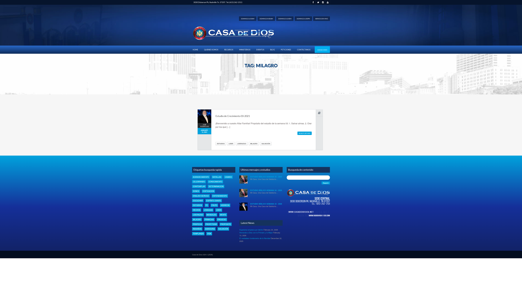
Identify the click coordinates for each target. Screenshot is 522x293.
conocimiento (215, 181)
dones (196, 191)
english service (201, 196)
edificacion (208, 191)
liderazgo (241, 144)
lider (231, 144)
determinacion (216, 186)
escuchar (198, 200)
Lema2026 (208, 210)
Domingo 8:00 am (266, 19)
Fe (207, 205)
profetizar (211, 224)
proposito (225, 224)
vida (209, 233)
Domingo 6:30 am (247, 19)
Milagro (253, 144)
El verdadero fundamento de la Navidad (254, 238)
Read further (304, 133)
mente (223, 214)
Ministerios (244, 50)
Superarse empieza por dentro (251, 229)
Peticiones (286, 50)
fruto (214, 205)
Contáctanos (303, 50)
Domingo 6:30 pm (303, 19)
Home (195, 50)
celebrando (199, 181)
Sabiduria (210, 228)
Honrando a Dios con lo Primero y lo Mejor (256, 232)
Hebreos (225, 205)
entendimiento (219, 196)
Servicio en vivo (321, 19)
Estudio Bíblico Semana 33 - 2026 (266, 204)
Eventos (260, 50)
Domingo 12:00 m (284, 19)
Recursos (228, 50)
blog (272, 50)
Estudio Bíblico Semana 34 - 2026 (266, 190)
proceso (221, 219)
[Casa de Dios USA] (233, 32)
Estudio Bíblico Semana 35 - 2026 (266, 176)
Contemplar (199, 186)
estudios (221, 144)
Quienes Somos (211, 50)
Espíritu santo (213, 200)
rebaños (197, 228)
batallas (216, 177)
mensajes (211, 214)
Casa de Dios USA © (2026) (202, 254)
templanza (198, 233)
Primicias (209, 219)
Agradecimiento (201, 177)
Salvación (266, 144)
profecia (197, 224)
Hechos (196, 210)
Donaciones (322, 50)
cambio (228, 177)
